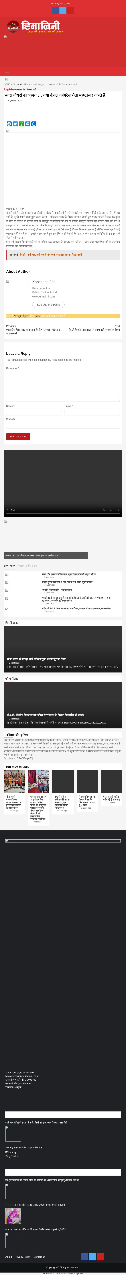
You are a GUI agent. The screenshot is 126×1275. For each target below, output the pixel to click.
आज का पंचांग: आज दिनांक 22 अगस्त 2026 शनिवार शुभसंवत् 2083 (35, 1229)
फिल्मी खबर (11, 623)
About (8, 1257)
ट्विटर (26, 316)
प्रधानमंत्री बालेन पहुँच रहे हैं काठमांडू (111, 798)
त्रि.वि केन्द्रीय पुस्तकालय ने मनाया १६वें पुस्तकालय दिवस (94, 328)
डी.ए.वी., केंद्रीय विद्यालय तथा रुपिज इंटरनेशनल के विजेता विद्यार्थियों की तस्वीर (45, 715)
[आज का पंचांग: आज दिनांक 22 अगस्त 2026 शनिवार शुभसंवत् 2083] (13, 1240)
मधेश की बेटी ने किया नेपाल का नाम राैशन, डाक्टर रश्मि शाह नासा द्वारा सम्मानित (76, 608)
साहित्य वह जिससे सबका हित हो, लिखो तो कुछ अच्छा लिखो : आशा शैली (36, 1122)
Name (10, 406)
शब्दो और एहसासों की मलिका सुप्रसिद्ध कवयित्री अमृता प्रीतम (69, 574)
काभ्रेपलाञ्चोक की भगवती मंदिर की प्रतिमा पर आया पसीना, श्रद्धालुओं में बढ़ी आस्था (42, 1180)
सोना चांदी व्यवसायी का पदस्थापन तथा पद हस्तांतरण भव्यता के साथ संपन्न (14, 802)
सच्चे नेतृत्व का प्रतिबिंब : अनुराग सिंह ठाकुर (24, 1147)
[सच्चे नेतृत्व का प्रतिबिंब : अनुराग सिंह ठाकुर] (13, 1158)
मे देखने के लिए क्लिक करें (20, 89)
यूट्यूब (38, 316)
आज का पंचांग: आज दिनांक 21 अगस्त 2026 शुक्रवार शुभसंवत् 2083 (32, 555)
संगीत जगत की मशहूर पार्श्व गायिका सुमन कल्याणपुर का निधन (36, 659)
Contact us (39, 1257)
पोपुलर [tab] (20, 565)
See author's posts (48, 304)
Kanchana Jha (43, 282)
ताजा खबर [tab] (10, 565)
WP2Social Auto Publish (51, 1274)
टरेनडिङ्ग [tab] (31, 565)
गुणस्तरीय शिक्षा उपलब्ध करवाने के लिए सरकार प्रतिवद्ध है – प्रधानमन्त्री (34, 330)
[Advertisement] (61, 1103)
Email (69, 406)
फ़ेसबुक (18, 316)
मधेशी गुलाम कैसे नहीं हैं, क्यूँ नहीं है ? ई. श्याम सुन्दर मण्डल (67, 582)
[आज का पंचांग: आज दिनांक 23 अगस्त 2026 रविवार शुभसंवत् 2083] (13, 1216)
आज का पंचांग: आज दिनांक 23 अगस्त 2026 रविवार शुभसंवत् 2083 (35, 1204)
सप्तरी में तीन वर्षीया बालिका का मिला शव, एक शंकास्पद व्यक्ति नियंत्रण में (62, 802)
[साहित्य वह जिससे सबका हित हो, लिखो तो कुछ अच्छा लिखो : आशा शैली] (13, 1134)
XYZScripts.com (77, 1274)
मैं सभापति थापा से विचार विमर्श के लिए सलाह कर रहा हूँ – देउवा (87, 800)
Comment (12, 368)
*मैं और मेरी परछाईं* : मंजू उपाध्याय (57, 590)
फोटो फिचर (11, 679)
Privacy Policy (22, 1257)
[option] (46, 539)
